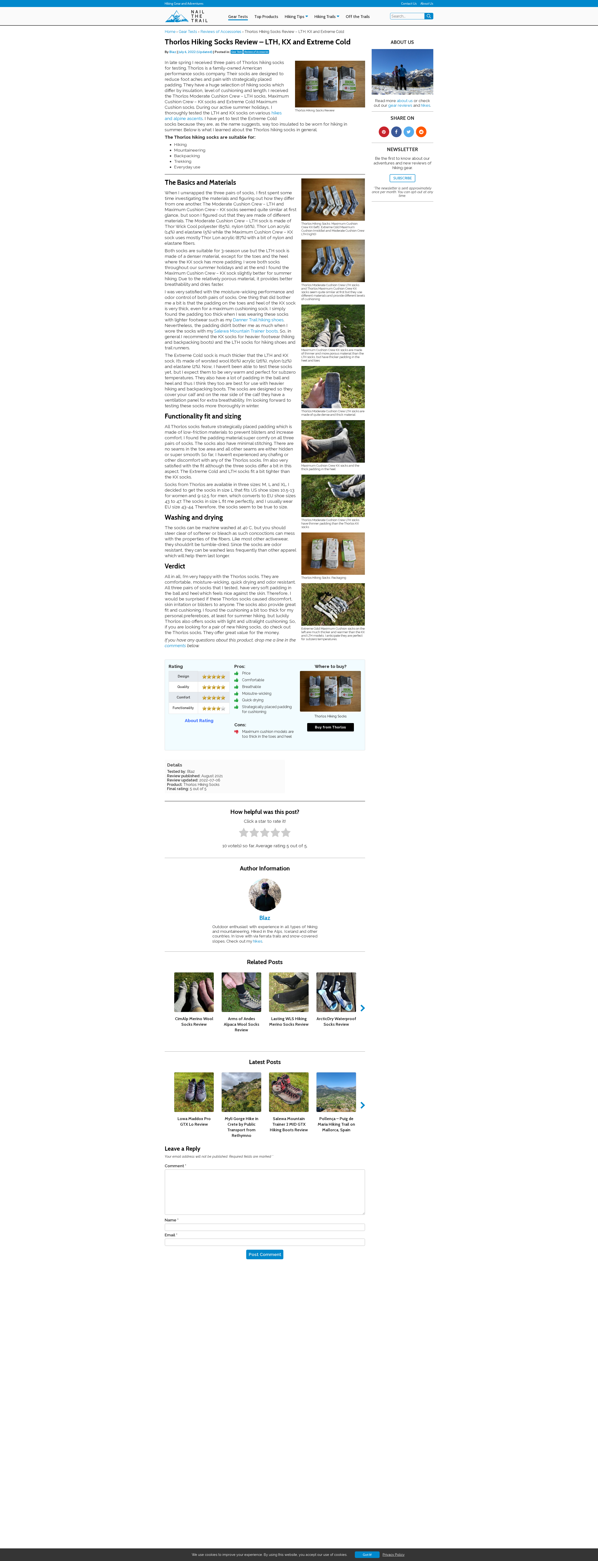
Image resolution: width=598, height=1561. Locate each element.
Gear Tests (238, 16)
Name (171, 1220)
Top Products (266, 16)
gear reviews (400, 105)
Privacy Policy (394, 1555)
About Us (426, 3)
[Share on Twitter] (408, 132)
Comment (175, 1166)
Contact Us (409, 3)
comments (175, 645)
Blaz (173, 52)
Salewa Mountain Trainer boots (246, 330)
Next (361, 1008)
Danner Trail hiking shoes (258, 319)
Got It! (367, 1555)
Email (171, 1235)
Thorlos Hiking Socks (330, 716)
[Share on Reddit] (421, 132)
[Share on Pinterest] (384, 132)
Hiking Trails (325, 16)
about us (405, 100)
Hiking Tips (294, 16)
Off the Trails (358, 16)
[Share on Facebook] (396, 132)
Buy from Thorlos (330, 727)
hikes (257, 941)
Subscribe (402, 178)
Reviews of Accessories (256, 51)
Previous (168, 1008)
